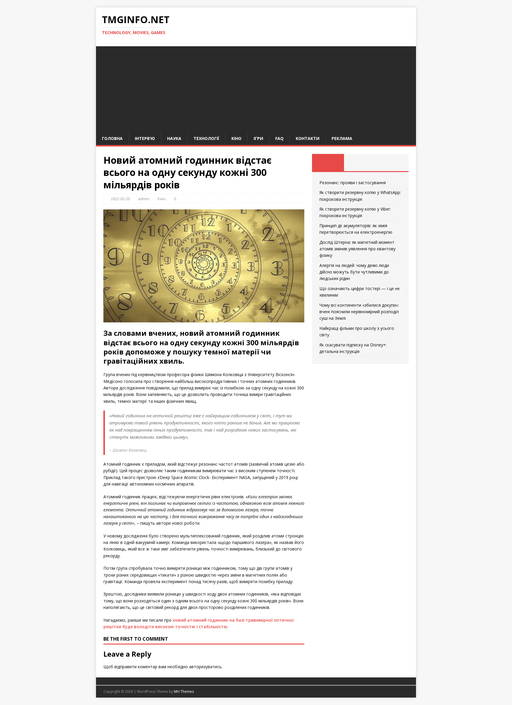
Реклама (342, 138)
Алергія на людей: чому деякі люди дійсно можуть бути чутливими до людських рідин (354, 271)
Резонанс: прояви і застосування (352, 182)
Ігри (258, 138)
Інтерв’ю (145, 138)
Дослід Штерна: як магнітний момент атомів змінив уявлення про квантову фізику (357, 248)
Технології (206, 138)
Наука (174, 138)
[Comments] (392, 162)
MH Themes (184, 691)
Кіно (236, 138)
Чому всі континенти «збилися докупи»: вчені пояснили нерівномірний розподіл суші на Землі (359, 311)
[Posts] (328, 162)
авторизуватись (205, 666)
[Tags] (360, 162)
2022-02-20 (120, 198)
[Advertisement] (256, 87)
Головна (112, 138)
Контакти (307, 138)
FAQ (279, 138)
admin (143, 198)
